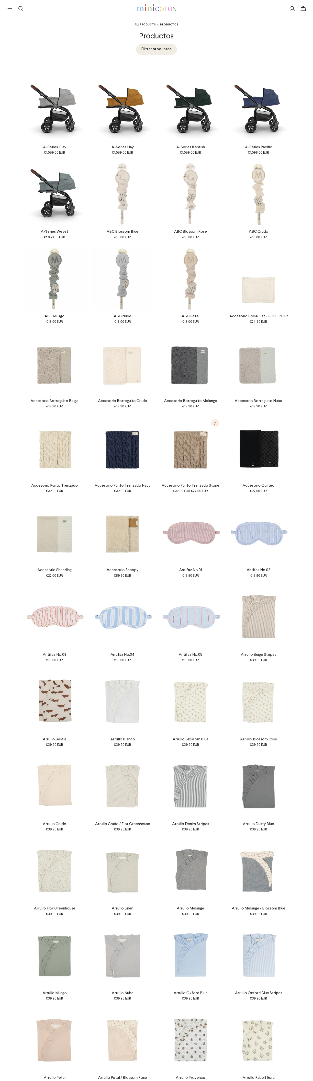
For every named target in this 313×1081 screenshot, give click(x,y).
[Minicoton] (157, 7)
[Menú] (10, 8)
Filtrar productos (156, 49)
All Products (145, 24)
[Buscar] (21, 9)
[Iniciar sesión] (292, 9)
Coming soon (258, 644)
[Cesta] (303, 8)
